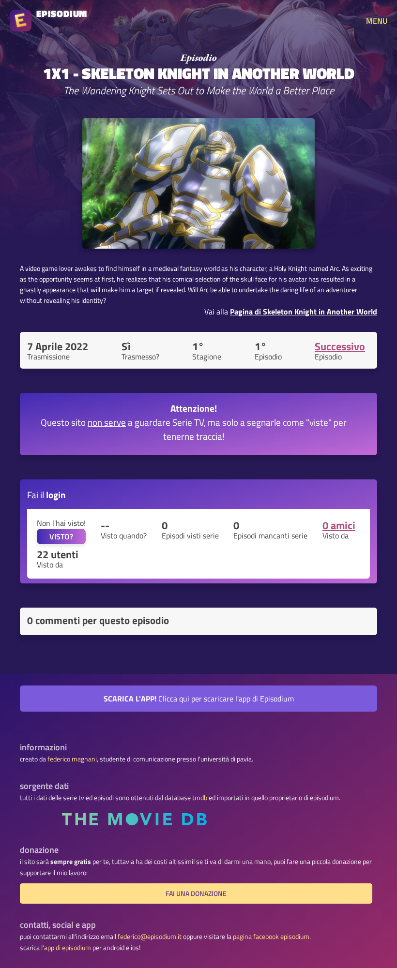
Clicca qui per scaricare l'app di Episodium (199, 698)
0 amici (338, 525)
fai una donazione (196, 893)
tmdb (199, 797)
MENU (376, 21)
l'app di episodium (66, 947)
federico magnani (72, 759)
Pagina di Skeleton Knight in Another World (303, 311)
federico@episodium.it (150, 936)
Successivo (340, 346)
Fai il (46, 495)
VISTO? (61, 536)
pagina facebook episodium (271, 936)
